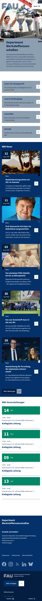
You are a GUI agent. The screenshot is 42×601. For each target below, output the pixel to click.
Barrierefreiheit (27, 555)
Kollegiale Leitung (11, 423)
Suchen (31, 599)
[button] (21, 87)
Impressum (5, 555)
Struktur (9, 599)
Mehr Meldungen (9, 391)
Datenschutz (16, 555)
